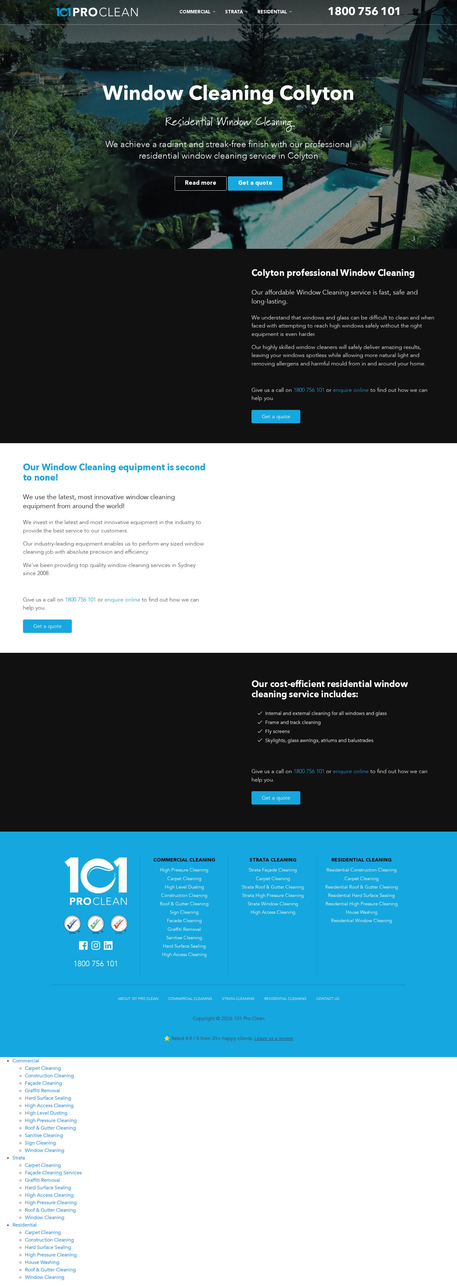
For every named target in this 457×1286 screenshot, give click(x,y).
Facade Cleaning (184, 920)
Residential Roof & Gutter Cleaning (361, 887)
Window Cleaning (44, 1150)
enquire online (351, 390)
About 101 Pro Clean (138, 998)
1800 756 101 (309, 390)
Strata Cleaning (238, 998)
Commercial (25, 1060)
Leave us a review (273, 1038)
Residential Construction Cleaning (361, 870)
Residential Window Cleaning (361, 920)
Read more (200, 183)
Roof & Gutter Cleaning (184, 904)
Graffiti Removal (184, 929)
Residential (24, 1225)
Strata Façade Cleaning (273, 870)
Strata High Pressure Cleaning (273, 895)
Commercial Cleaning (190, 998)
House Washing (361, 912)
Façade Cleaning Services (53, 1172)
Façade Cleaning (43, 1083)
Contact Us (327, 998)
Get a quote (255, 183)
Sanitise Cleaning (184, 938)
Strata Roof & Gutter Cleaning (273, 887)
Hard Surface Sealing (184, 946)
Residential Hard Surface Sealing (361, 895)
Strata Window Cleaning (273, 904)
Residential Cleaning (285, 998)
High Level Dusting (184, 887)
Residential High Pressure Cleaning (361, 904)
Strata (18, 1157)
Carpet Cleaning (184, 878)
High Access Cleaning (184, 954)
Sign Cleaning (184, 912)
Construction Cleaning (184, 895)
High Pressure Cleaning (184, 870)
